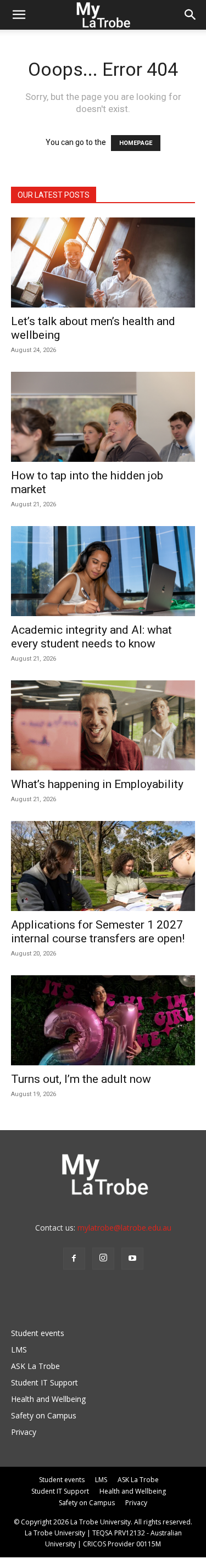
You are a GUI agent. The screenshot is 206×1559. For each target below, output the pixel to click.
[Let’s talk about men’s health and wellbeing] (103, 262)
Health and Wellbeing (48, 1399)
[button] (18, 15)
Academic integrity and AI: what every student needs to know (91, 636)
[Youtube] (132, 1259)
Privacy (23, 1432)
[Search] (190, 15)
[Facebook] (74, 1259)
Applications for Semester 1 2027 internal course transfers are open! (98, 931)
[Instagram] (103, 1259)
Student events (37, 1333)
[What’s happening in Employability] (103, 725)
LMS (19, 1349)
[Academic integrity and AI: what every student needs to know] (103, 571)
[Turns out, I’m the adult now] (103, 1020)
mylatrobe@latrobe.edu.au (124, 1227)
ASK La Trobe (35, 1366)
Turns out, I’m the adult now (82, 1079)
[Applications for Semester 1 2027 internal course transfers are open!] (103, 866)
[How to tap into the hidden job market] (103, 417)
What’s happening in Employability (97, 784)
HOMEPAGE (135, 143)
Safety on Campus (43, 1415)
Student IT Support (44, 1382)
